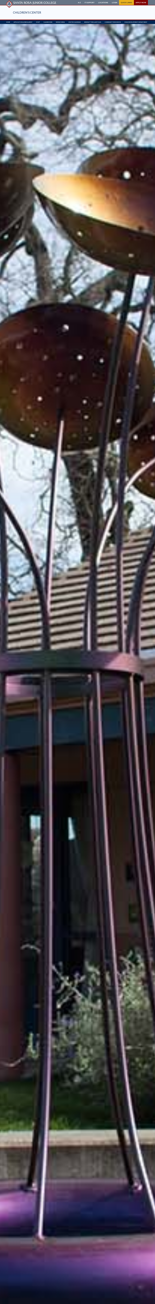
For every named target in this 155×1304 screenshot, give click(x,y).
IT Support (89, 2)
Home (8, 22)
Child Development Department (135, 22)
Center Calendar (74, 22)
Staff (38, 22)
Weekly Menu (60, 22)
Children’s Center (27, 12)
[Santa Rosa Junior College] (31, 2)
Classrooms (47, 22)
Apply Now (141, 2)
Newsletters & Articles (92, 22)
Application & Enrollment (23, 22)
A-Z (79, 2)
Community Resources (113, 22)
